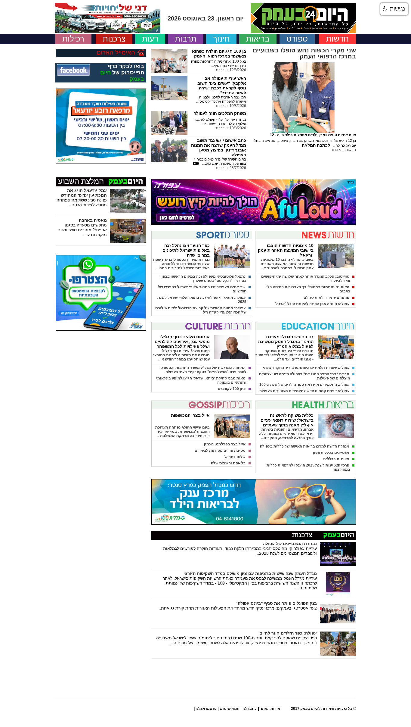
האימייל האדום (116, 52)
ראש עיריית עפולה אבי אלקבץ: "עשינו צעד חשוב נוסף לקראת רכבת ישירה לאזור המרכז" (221, 85)
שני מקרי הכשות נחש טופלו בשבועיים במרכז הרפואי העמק (304, 53)
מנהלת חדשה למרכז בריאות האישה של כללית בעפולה (304, 446)
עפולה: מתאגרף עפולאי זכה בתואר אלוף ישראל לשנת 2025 (201, 299)
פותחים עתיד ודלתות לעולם (326, 297)
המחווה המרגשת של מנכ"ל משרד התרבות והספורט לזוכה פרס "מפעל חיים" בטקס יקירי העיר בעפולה (203, 370)
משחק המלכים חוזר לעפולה (219, 113)
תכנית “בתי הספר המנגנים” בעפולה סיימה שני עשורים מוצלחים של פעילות (304, 376)
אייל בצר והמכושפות (190, 415)
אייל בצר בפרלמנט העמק (225, 444)
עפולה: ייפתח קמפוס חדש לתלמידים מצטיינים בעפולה (304, 391)
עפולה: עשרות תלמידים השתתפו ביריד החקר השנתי (306, 368)
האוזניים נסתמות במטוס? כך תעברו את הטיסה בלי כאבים (308, 289)
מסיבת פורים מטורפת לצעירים (220, 450)
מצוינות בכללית (336, 459)
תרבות (185, 38)
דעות (150, 38)
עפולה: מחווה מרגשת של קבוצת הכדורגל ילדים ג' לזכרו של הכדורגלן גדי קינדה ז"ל (200, 310)
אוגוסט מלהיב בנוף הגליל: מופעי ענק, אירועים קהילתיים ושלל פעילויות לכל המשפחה (182, 341)
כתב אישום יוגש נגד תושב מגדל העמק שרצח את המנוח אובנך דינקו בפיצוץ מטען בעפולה (218, 147)
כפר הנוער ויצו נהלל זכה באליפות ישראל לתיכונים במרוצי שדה (186, 250)
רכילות (73, 38)
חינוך (221, 38)
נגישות (396, 9)
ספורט (297, 38)
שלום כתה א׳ (235, 457)
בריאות (258, 38)
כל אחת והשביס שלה (228, 463)
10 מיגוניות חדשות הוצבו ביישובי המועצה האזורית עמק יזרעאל (286, 250)
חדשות (337, 38)
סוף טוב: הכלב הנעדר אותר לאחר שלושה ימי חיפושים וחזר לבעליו (305, 278)
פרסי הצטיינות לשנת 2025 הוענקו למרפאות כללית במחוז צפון (308, 467)
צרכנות (114, 38)
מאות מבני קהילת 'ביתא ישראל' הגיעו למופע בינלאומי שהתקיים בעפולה (201, 380)
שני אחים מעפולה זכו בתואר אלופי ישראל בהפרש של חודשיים (202, 289)
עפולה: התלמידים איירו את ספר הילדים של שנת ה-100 (304, 384)
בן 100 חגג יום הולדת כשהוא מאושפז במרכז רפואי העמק (219, 53)
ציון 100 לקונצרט (232, 389)
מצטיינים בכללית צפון (331, 453)
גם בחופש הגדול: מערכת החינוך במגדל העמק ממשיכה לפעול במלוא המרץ (286, 341)
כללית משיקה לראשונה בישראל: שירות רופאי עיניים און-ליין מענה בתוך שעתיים (287, 420)
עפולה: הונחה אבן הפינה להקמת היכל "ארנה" (311, 304)
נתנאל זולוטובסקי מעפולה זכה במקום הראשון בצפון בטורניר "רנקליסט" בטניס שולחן (203, 278)
